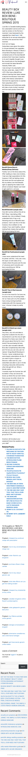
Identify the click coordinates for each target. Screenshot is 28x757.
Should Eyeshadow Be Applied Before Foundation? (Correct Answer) (15, 473)
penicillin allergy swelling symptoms (12, 737)
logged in (14, 654)
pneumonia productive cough (10, 731)
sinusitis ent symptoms (8, 715)
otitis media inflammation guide (11, 746)
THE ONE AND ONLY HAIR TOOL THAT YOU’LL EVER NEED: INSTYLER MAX (15, 492)
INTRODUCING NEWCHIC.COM (11, 727)
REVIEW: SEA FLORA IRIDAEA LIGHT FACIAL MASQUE (14, 479)
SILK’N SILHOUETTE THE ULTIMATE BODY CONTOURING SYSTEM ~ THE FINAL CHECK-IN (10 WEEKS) (13, 698)
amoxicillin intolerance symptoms (11, 724)
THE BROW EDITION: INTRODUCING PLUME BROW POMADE (14, 460)
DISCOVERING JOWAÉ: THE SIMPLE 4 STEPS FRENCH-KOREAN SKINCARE (14, 717)
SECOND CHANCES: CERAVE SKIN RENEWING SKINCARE (14, 467)
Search (3, 663)
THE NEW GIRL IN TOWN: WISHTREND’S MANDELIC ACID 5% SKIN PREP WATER (15, 486)
